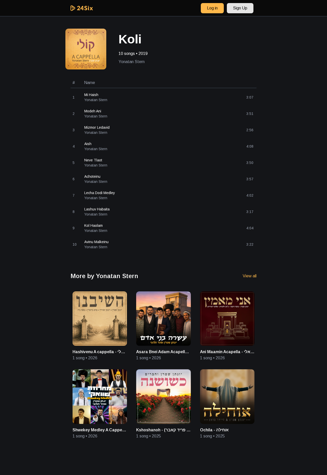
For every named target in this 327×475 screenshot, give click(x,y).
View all (249, 276)
